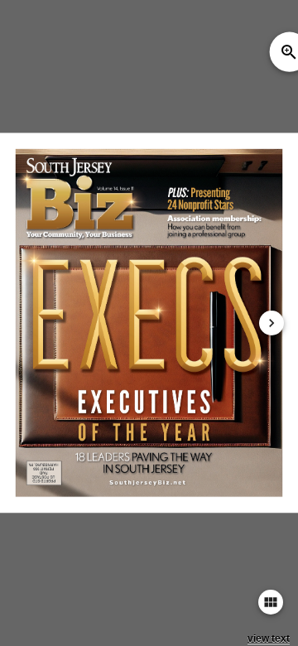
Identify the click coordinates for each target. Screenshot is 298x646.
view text (269, 638)
